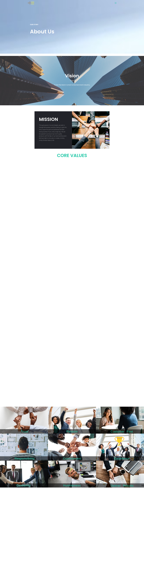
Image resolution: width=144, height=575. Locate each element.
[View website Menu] (115, 3)
